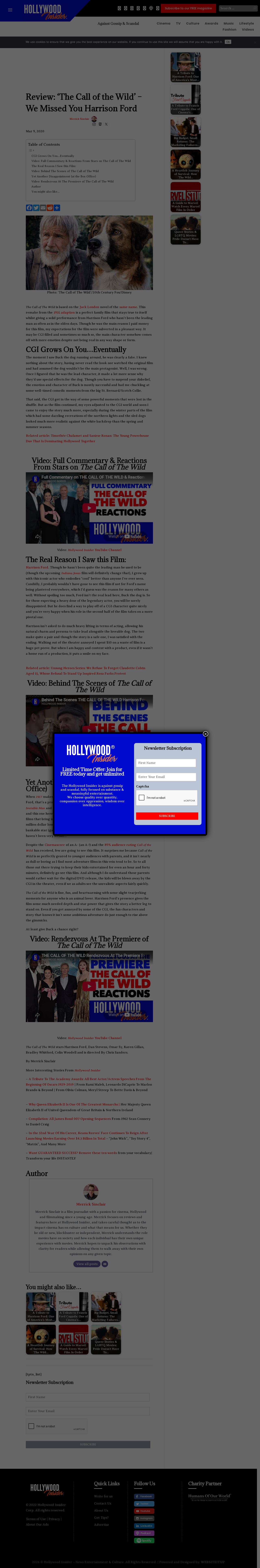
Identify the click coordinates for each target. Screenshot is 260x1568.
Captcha (142, 786)
